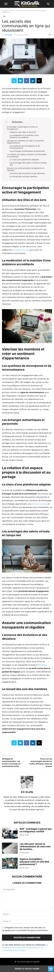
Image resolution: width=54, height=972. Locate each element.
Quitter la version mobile (27, 968)
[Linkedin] (33, 80)
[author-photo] (27, 788)
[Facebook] (26, 80)
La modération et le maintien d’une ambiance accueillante (24, 136)
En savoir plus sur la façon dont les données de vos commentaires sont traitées (25, 947)
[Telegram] (20, 80)
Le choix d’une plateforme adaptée (24, 160)
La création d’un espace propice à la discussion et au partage (27, 155)
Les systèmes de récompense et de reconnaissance (25, 147)
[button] (6, 4)
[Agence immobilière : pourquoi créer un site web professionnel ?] (10, 864)
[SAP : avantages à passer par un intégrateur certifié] (10, 833)
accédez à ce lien (21, 250)
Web (11, 11)
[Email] (39, 80)
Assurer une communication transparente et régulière (25, 169)
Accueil (4, 11)
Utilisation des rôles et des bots (23, 132)
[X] (14, 80)
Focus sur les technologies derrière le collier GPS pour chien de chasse (40, 762)
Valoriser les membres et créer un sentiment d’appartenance (25, 142)
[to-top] (50, 967)
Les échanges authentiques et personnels (27, 151)
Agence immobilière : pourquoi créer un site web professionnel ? (34, 862)
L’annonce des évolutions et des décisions (27, 173)
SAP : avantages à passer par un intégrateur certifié (36, 830)
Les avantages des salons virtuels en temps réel (28, 164)
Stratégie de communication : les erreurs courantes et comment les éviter (11, 762)
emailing (43, 665)
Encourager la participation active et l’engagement (22, 128)
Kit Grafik (8, 35)
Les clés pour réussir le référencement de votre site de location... (35, 846)
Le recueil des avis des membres (23, 176)
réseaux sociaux (39, 504)
